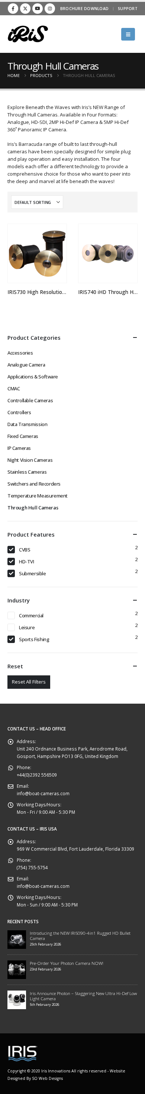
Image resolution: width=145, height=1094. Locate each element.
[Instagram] (50, 8)
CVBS (24, 549)
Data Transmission (27, 424)
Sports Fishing (34, 639)
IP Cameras (19, 448)
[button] (128, 34)
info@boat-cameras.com (43, 793)
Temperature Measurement (37, 495)
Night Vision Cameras (29, 460)
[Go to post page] (16, 939)
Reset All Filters (29, 681)
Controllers (19, 412)
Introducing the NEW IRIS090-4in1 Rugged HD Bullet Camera (80, 935)
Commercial (31, 615)
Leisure (27, 627)
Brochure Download (84, 8)
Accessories (20, 352)
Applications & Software (32, 376)
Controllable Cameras (30, 400)
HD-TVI (26, 561)
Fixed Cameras (22, 436)
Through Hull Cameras (32, 507)
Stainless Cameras (26, 471)
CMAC (13, 388)
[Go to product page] (37, 253)
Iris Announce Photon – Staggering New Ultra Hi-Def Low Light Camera (83, 995)
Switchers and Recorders (34, 483)
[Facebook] (13, 8)
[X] (25, 8)
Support (128, 8)
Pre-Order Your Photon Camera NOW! (66, 963)
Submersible (32, 573)
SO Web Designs (47, 1078)
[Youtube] (37, 8)
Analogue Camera (26, 364)
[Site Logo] (27, 34)
